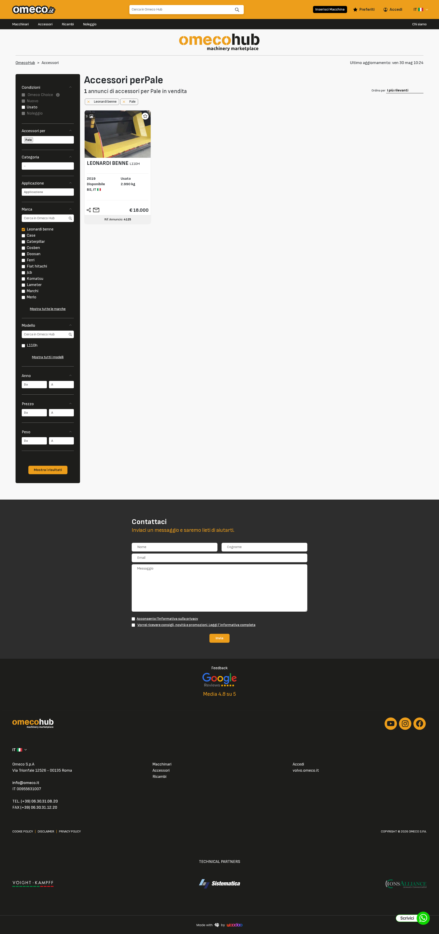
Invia (219, 638)
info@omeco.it (25, 782)
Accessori (45, 24)
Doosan (33, 254)
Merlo (31, 297)
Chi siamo (419, 24)
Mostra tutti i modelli (48, 357)
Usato (32, 107)
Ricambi (68, 24)
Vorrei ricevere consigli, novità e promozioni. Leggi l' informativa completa (196, 625)
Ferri (31, 260)
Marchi (32, 291)
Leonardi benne (40, 229)
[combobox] (48, 140)
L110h (32, 345)
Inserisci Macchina (330, 9)
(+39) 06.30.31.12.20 (38, 807)
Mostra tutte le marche (48, 309)
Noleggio (89, 24)
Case (31, 235)
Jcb (29, 272)
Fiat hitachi (37, 266)
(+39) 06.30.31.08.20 (39, 801)
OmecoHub (25, 62)
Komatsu (35, 278)
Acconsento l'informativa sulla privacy (167, 618)
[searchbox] (34, 140)
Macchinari (20, 24)
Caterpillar (36, 241)
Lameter (34, 284)
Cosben (33, 247)
